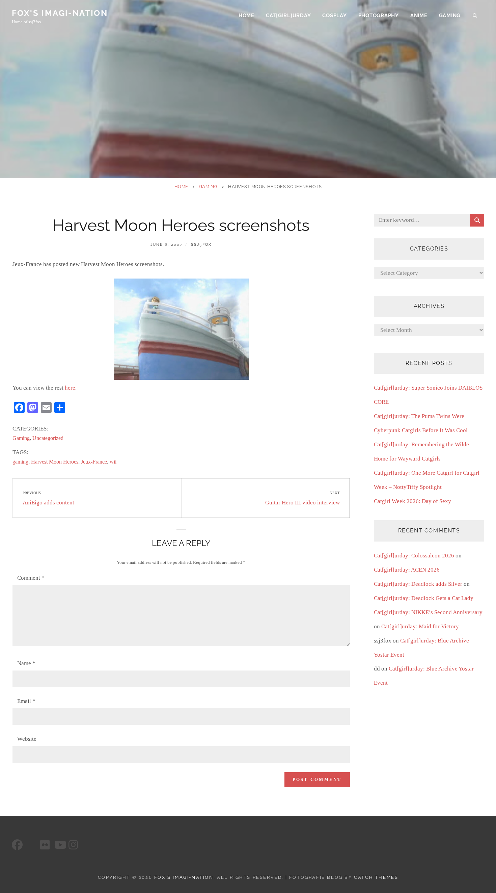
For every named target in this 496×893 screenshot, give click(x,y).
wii (113, 462)
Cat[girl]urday (288, 15)
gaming (20, 462)
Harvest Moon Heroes (54, 462)
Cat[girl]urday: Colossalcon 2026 (414, 555)
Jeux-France (94, 462)
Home (246, 15)
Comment (31, 578)
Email (26, 701)
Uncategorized (47, 438)
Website (26, 739)
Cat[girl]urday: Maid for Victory (420, 626)
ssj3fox (201, 244)
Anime (419, 15)
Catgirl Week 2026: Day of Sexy (412, 501)
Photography (378, 15)
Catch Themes (376, 877)
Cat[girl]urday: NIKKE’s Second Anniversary (428, 612)
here (70, 388)
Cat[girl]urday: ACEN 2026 (407, 570)
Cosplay (334, 15)
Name (26, 663)
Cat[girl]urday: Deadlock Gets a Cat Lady (423, 598)
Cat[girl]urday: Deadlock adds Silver (418, 584)
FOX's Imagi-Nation (60, 13)
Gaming (450, 15)
